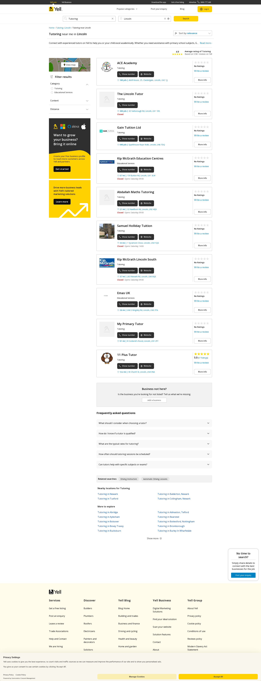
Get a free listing (177, 2)
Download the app (159, 2)
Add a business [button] (154, 400)
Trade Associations (58, 631)
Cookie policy (194, 623)
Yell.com (53, 2)
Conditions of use (196, 631)
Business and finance (129, 623)
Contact (157, 642)
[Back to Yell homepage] (56, 9)
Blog (182, 8)
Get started (62, 169)
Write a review (201, 70)
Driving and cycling (127, 631)
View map (70, 64)
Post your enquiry (159, 8)
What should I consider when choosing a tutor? (123, 423)
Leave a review (56, 623)
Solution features (162, 634)
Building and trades (128, 615)
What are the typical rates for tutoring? (119, 443)
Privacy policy (194, 615)
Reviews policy (194, 638)
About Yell (192, 608)
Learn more (62, 201)
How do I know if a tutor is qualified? (117, 433)
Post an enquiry (57, 615)
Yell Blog (124, 600)
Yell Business (66, 2)
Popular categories (125, 8)
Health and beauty (127, 638)
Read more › (206, 43)
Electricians (89, 631)
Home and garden (127, 646)
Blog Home (124, 608)
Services (54, 600)
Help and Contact (57, 638)
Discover (90, 600)
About (156, 649)
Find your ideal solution (165, 619)
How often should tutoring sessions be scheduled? (124, 454)
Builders (88, 608)
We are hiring (56, 646)
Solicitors (88, 649)
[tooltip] (168, 19)
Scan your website (162, 626)
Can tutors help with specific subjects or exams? (123, 464)
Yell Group (194, 600)
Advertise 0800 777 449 (200, 2)
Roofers (88, 623)
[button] (112, 19)
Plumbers (88, 615)
